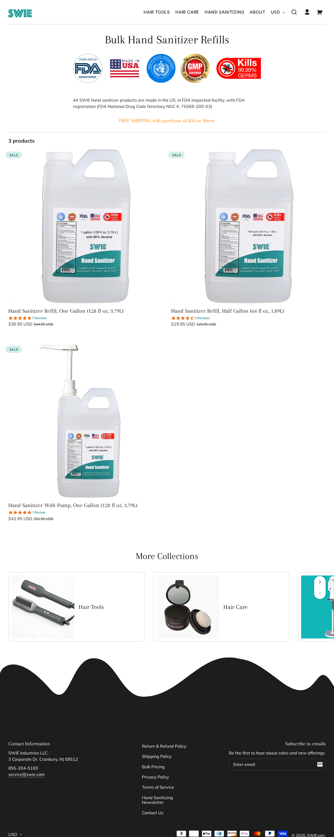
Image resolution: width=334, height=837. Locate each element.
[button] (294, 12)
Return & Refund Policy (164, 746)
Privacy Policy (155, 777)
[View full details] (85, 226)
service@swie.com (26, 774)
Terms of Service (158, 787)
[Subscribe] (320, 764)
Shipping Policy (157, 756)
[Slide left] (320, 593)
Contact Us (152, 812)
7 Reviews (39, 318)
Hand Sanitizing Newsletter (157, 800)
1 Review (38, 512)
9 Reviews (202, 318)
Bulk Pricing (153, 766)
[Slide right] (320, 582)
